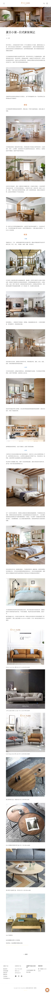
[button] (4, 3)
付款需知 (5, 976)
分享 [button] (9, 38)
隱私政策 (25, 990)
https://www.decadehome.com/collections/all (17, 945)
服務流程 (5, 972)
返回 (26, 954)
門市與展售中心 (6, 978)
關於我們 (5, 969)
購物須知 (5, 974)
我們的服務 (5, 970)
